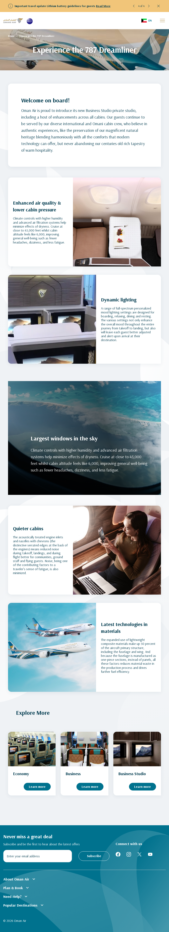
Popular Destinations (24, 905)
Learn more (37, 786)
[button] (134, 6)
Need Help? (15, 896)
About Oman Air (19, 879)
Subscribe (94, 856)
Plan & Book (16, 887)
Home (11, 35)
